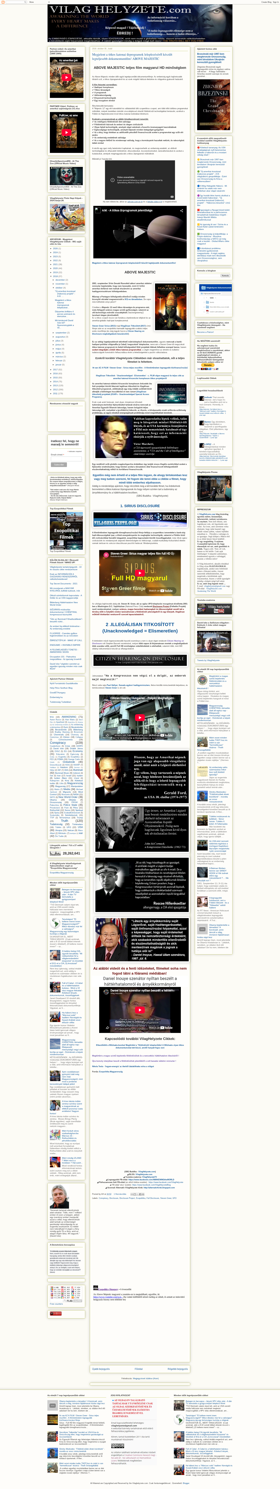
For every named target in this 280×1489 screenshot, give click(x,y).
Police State (70, 805)
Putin (66, 808)
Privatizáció (55, 808)
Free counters (56, 1304)
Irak (51, 776)
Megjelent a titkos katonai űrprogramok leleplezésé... (63, 304)
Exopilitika (75, 757)
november (60, 284)
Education (60, 754)
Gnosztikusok (56, 765)
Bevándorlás (77, 727)
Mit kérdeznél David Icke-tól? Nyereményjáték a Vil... (64, 324)
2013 (55, 385)
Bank (66, 727)
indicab (208, 397)
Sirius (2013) (110, 326)
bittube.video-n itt (154, 202)
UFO (174, 1198)
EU (65, 751)
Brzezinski (78, 732)
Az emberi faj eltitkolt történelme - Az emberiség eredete (65, 627)
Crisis (67, 746)
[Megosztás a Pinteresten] (143, 1194)
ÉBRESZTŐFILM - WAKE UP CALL (66, 640)
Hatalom (64, 767)
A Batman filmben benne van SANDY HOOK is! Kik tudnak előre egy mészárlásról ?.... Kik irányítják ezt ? (213, 874)
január (59, 364)
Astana (80, 722)
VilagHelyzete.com (146, 1172)
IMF (59, 770)
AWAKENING (69, 716)
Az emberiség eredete (60, 725)
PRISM (74, 802)
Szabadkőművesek (72, 813)
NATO (52, 797)
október (59, 288)
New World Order (68, 797)
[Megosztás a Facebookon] (140, 1194)
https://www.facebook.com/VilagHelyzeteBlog (151, 1185)
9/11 (52, 717)
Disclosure (113, 1198)
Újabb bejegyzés (101, 1369)
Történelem (77, 824)
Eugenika (62, 757)
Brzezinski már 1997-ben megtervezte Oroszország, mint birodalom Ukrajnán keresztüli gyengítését (211, 58)
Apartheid (60, 722)
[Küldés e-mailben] (132, 1194)
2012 (55, 389)
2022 (55, 260)
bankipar (73, 833)
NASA (76, 794)
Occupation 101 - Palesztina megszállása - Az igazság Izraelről (65, 658)
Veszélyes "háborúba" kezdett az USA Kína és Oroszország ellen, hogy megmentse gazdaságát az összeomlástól (81, 1434)
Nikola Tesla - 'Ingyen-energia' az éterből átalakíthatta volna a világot (123, 1066)
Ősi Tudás (59, 836)
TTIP (52, 818)
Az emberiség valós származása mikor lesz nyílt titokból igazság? (218, 771)
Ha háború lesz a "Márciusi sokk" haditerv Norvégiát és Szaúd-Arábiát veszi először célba (72, 1017)
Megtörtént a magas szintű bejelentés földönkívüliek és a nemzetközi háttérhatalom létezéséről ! (212, 682)
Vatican (70, 830)
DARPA (79, 746)
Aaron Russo (55, 720)
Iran (59, 775)
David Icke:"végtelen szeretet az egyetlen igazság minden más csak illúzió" (66, 666)
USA (80, 827)
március (59, 356)
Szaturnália (54, 815)
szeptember (61, 332)
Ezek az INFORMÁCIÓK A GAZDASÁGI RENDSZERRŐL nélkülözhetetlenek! (63, 576)
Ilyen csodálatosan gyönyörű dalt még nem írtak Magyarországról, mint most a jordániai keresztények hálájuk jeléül (66, 1078)
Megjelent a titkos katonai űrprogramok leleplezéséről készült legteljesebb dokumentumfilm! (134, 263)
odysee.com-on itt (135, 202)
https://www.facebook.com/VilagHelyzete (166, 1182)
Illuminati (78, 770)
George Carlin (74, 759)
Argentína (71, 722)
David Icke (58, 748)
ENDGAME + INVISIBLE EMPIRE (65, 645)
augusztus (61, 337)
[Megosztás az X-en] (137, 1194)
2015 (55, 377)
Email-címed (57, 454)
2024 (55, 252)
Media (66, 789)
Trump (80, 817)
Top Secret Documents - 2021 (63, 583)
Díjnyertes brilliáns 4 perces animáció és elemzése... (65, 314)
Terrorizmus (64, 817)
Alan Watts (70, 720)
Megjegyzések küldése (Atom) (146, 1378)
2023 (55, 256)
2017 (55, 369)
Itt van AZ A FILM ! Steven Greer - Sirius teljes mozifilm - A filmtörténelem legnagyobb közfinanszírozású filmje (79, 1417)
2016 (55, 373)
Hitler (52, 770)
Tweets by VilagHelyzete (208, 660)
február (59, 360)
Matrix (57, 789)
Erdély (52, 757)
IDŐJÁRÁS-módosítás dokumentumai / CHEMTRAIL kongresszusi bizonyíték (63, 612)
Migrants (67, 792)
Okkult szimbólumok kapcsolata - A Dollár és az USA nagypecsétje (66, 596)
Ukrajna (58, 830)
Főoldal (139, 1369)
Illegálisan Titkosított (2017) (133, 326)
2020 (55, 268)
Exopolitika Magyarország (111, 1072)
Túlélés (58, 827)
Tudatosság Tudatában (60, 702)
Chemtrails (59, 734)
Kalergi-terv (55, 781)
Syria (56, 812)
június (59, 344)
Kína (67, 780)
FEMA (60, 759)
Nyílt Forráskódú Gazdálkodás (64, 683)
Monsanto (66, 795)
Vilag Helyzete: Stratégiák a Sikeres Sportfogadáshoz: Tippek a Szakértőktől (212, 435)
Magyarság (60, 786)
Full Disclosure (153, 1198)
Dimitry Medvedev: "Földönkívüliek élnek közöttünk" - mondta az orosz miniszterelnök (219, 797)
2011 (55, 393)
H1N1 (67, 765)
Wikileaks (62, 833)
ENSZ (57, 751)
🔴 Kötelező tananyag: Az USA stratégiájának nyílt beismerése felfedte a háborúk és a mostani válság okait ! (211, 151)
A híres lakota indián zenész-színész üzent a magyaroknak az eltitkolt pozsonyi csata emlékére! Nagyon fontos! (66, 1107)
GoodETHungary (57, 692)
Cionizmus (54, 737)
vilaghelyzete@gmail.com (214, 586)
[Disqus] (140, 1242)
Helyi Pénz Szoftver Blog (61, 688)
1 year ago (213, 437)
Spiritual (79, 810)
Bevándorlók (61, 729)
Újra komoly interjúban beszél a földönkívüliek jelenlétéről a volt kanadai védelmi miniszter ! (134, 1061)
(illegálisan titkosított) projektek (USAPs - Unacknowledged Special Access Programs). (120, 394)
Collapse (79, 737)
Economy (78, 751)
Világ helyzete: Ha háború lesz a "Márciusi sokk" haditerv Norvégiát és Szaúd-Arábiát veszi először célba (212, 411)
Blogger (186, 1483)
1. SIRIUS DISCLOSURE (140, 506)
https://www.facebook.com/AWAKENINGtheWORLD (151, 1180)
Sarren (207, 422)
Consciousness (66, 739)
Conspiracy (103, 1198)
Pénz (75, 808)
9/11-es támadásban (133, 299)
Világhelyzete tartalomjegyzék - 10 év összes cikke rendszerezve (66, 568)
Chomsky (75, 735)
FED (52, 759)
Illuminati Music (62, 773)
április (59, 352)
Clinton (66, 737)
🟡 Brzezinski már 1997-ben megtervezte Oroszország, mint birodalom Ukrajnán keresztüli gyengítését (211, 163)
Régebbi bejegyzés (178, 1369)
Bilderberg (78, 729)
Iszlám (80, 775)
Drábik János (76, 748)
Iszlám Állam (60, 778)
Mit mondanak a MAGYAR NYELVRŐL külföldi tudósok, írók (65, 589)
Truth (64, 821)
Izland (76, 778)
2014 (55, 381)
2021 (55, 264)
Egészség (74, 754)
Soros (67, 810)
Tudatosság (56, 824)
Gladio (52, 762)
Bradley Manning (62, 732)
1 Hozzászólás (120, 1194)
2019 (55, 272)
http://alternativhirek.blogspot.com (159, 1188)
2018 (55, 276)
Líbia (61, 783)
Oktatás (72, 800)
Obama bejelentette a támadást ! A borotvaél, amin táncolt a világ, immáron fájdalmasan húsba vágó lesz (213, 931)
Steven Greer (98, 326)
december (60, 280)
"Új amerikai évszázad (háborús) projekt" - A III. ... (65, 293)
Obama (53, 800)
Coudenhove (55, 746)
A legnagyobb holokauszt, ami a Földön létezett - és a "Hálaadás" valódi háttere (219, 903)
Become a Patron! (205, 332)
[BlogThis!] (134, 1194)
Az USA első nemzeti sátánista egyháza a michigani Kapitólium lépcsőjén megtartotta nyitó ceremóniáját (219, 846)
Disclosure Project (127, 1198)
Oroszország (56, 802)
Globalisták (69, 762)
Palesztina (54, 805)
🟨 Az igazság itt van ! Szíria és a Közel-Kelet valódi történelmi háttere (212, 227)
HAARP (76, 765)
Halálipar (53, 767)
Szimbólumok (71, 815)
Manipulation (77, 786)
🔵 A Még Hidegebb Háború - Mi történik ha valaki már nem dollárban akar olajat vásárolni (212, 188)
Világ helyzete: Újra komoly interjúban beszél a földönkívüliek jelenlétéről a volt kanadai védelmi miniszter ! (213, 458)
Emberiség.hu (56, 697)
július (58, 340)
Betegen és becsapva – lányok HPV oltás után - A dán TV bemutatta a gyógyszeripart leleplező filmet (66, 895)
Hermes (77, 767)
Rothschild (55, 810)
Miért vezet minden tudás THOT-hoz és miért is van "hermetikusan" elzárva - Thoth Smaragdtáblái (212, 743)
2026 (55, 248)
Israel (68, 775)
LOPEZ (207, 444)
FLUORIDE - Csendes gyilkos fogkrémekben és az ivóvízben (64, 634)
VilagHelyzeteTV (149, 1177)
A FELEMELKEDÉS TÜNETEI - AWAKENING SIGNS (64, 651)
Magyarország (75, 783)
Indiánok (76, 773)
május (59, 349)
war (81, 833)
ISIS (66, 770)
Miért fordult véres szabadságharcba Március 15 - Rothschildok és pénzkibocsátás (70, 1136)
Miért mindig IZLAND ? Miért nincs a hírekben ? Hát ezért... (72, 1160)
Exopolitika (140, 1198)
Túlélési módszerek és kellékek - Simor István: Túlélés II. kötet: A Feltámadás (219, 820)
